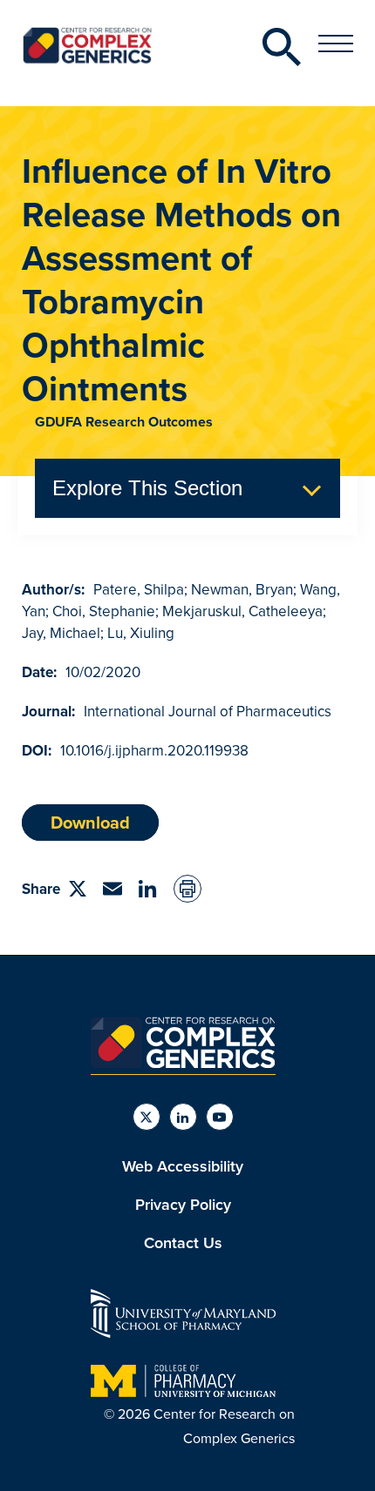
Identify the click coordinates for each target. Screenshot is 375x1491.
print (187, 889)
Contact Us (183, 1243)
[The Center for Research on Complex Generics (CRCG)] (183, 1063)
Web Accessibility (182, 1166)
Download (90, 822)
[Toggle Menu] (335, 43)
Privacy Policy (183, 1204)
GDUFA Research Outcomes (124, 422)
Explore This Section (147, 488)
